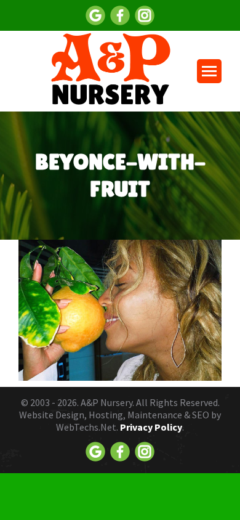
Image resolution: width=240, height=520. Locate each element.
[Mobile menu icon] (209, 71)
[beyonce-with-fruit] (120, 310)
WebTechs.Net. (87, 427)
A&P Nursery (106, 402)
